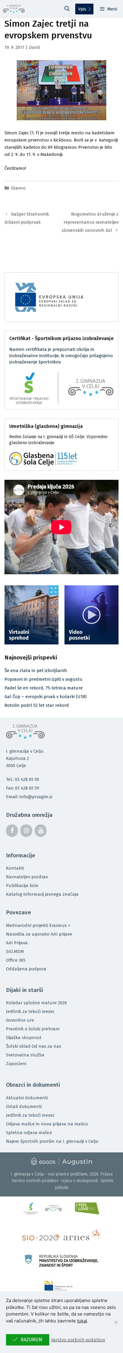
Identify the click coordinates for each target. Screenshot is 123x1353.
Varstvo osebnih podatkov (35, 1180)
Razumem (31, 1340)
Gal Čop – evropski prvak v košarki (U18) (45, 696)
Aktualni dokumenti (27, 1098)
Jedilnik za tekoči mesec (30, 1011)
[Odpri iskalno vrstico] (67, 9)
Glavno (18, 188)
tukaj (82, 1321)
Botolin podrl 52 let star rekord (36, 705)
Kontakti (15, 868)
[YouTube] (41, 830)
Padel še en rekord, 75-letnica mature (43, 688)
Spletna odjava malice (29, 1132)
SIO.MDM (15, 951)
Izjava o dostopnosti (79, 1180)
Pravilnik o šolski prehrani (32, 1029)
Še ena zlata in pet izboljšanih (35, 670)
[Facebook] (12, 830)
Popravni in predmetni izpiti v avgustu (43, 679)
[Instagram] (26, 830)
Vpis (82, 9)
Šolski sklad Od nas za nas (33, 1046)
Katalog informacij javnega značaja (42, 894)
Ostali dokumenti (24, 1106)
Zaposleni (16, 1063)
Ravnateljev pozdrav (27, 877)
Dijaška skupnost (23, 1037)
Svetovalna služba (25, 1055)
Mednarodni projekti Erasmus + (38, 925)
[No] (116, 1322)
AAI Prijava (17, 942)
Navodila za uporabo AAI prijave (39, 934)
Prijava (107, 1174)
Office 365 (15, 960)
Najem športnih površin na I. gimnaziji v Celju (52, 1141)
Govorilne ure (20, 1020)
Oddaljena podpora (26, 969)
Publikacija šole (22, 885)
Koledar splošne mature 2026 (36, 1002)
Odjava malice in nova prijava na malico (47, 1124)
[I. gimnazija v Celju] (14, 9)
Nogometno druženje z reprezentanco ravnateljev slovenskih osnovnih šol (90, 222)
